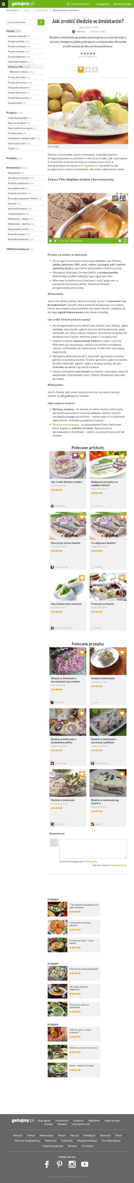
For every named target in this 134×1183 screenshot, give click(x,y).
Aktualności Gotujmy (21, 178)
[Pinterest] (60, 1163)
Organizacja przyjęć (19, 117)
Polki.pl (31, 1135)
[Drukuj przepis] (95, 70)
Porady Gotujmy (19, 51)
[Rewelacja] (94, 53)
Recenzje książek (19, 234)
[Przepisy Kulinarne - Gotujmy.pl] (23, 3)
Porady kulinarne (19, 56)
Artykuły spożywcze (21, 183)
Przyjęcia (14, 112)
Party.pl (74, 1135)
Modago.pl (89, 1135)
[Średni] (84, 53)
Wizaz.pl (17, 1135)
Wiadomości (16, 167)
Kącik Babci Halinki (20, 61)
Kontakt (48, 1124)
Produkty (14, 158)
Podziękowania (17, 133)
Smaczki (14, 203)
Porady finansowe (19, 92)
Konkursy (78, 1120)
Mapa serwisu (112, 1120)
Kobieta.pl (66, 1140)
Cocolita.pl (87, 1145)
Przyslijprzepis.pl (111, 1140)
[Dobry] (87, 53)
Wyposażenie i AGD (20, 229)
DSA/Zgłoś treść (81, 1124)
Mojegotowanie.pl (87, 1140)
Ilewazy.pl (105, 1135)
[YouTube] (86, 1163)
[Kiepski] (81, 53)
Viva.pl (61, 1135)
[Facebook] (48, 1163)
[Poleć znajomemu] (88, 70)
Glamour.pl (51, 1140)
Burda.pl (72, 1145)
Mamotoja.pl (46, 1135)
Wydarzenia (16, 172)
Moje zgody (43, 1120)
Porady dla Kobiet (19, 77)
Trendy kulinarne (18, 213)
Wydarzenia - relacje (21, 218)
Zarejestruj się (122, 3)
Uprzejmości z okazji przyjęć (24, 138)
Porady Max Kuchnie (20, 97)
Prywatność (62, 1120)
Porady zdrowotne (20, 82)
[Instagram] (73, 1163)
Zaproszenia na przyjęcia (22, 128)
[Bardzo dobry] (91, 53)
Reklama (62, 1124)
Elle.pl (118, 1135)
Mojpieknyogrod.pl (52, 1145)
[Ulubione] (82, 652)
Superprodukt (17, 102)
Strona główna (12, 10)
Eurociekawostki (18, 188)
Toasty (13, 148)
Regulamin (94, 1120)
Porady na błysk (18, 41)
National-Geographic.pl (27, 1140)
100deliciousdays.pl (19, 249)
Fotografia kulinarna (19, 87)
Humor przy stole (19, 143)
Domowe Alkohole (19, 36)
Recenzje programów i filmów (25, 198)
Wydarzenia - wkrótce (21, 223)
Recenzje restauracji (21, 239)
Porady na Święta (19, 46)
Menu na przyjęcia (19, 122)
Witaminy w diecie (21, 71)
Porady (13, 30)
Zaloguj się (102, 3)
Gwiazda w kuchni (19, 193)
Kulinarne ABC (19, 66)
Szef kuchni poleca (20, 208)
